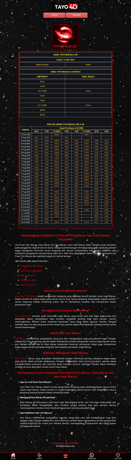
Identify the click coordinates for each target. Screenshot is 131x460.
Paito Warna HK (27, 275)
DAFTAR (77, 15)
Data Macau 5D (23, 316)
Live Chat (118, 458)
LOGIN (54, 15)
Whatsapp (91, 458)
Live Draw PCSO (27, 284)
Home (13, 458)
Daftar (39, 458)
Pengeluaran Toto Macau (32, 265)
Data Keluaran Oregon (31, 270)
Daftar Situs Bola (28, 280)
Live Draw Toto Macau (26, 296)
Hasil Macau (21, 358)
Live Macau (21, 338)
